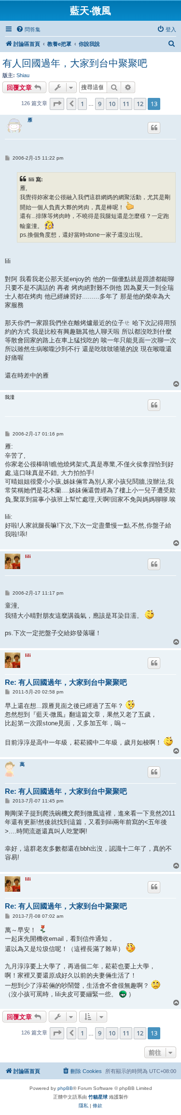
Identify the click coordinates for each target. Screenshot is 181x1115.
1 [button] (82, 103)
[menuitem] (28, 29)
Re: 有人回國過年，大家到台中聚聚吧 (66, 682)
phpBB (65, 1088)
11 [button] (126, 103)
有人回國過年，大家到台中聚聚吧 (74, 63)
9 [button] (99, 103)
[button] (57, 103)
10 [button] (112, 103)
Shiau (22, 75)
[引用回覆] (154, 128)
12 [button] (140, 103)
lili (28, 556)
